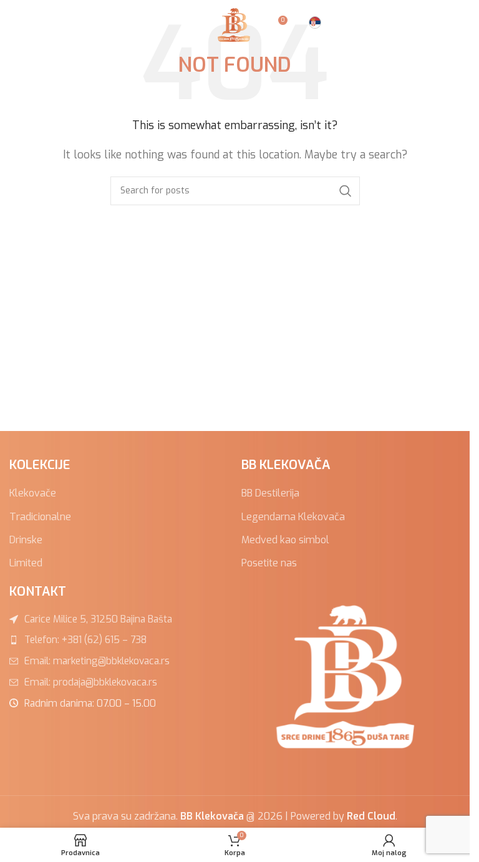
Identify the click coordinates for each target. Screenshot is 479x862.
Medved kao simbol (285, 539)
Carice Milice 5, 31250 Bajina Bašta (98, 619)
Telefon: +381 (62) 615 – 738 (85, 639)
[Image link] (350, 675)
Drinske (25, 539)
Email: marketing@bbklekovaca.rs (97, 660)
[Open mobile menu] (15, 24)
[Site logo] (235, 24)
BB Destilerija (270, 493)
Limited (25, 562)
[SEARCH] (345, 191)
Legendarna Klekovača (293, 516)
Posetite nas (269, 562)
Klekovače (32, 493)
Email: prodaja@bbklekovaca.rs (90, 682)
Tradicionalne (40, 516)
